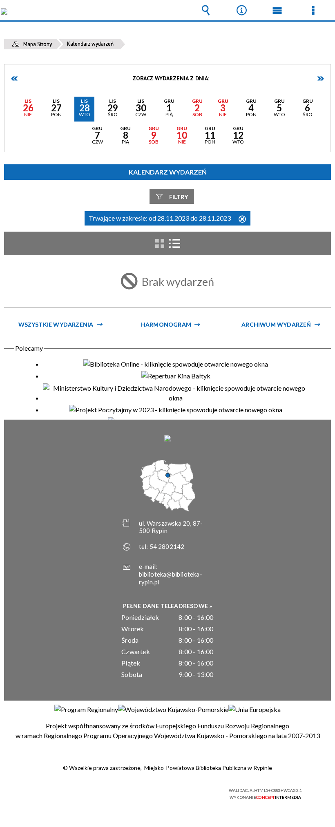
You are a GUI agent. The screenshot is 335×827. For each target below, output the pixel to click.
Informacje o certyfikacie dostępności (65, 791)
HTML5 (150, 791)
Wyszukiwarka (206, 10)
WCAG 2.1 (188, 790)
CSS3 (162, 791)
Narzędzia (241, 10)
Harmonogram (166, 324)
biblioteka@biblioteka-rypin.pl (170, 578)
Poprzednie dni (15, 78)
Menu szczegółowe (313, 10)
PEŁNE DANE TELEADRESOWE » (167, 605)
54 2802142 (167, 546)
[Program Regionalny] (86, 709)
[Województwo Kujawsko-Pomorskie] (173, 709)
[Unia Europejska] (254, 709)
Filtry (178, 196)
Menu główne (277, 10)
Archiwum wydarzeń (276, 324)
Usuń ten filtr (242, 219)
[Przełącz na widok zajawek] (160, 243)
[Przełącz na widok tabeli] (174, 243)
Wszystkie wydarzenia (56, 324)
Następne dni (320, 78)
